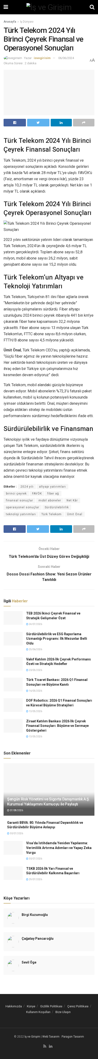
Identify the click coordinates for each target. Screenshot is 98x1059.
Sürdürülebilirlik (57, 507)
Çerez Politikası (77, 1006)
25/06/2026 (35, 649)
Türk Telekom (51, 514)
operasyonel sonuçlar (22, 507)
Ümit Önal (74, 514)
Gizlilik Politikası (51, 1006)
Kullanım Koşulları (38, 1012)
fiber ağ (53, 493)
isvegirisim (42, 58)
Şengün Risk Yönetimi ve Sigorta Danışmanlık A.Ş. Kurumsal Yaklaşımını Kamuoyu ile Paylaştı (48, 801)
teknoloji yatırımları (21, 514)
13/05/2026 (35, 711)
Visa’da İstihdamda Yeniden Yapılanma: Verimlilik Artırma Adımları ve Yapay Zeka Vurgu (59, 847)
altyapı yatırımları (52, 486)
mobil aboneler (50, 500)
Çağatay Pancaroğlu (38, 938)
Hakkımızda (13, 1006)
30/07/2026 (16, 833)
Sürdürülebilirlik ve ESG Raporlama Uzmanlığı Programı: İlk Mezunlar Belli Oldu (56, 638)
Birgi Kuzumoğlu (35, 915)
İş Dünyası (27, 21)
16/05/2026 (35, 690)
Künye (31, 1006)
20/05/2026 (35, 670)
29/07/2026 (35, 879)
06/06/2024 (66, 58)
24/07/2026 (35, 624)
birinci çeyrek (16, 493)
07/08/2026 (16, 810)
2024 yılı (27, 486)
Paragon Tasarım (73, 1036)
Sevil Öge (29, 962)
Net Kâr (72, 500)
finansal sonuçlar (19, 500)
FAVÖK (37, 493)
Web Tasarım (50, 1036)
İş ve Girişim (32, 1036)
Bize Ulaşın (63, 1012)
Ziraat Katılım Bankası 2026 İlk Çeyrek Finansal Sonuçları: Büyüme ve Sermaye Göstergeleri (57, 725)
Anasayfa (10, 21)
